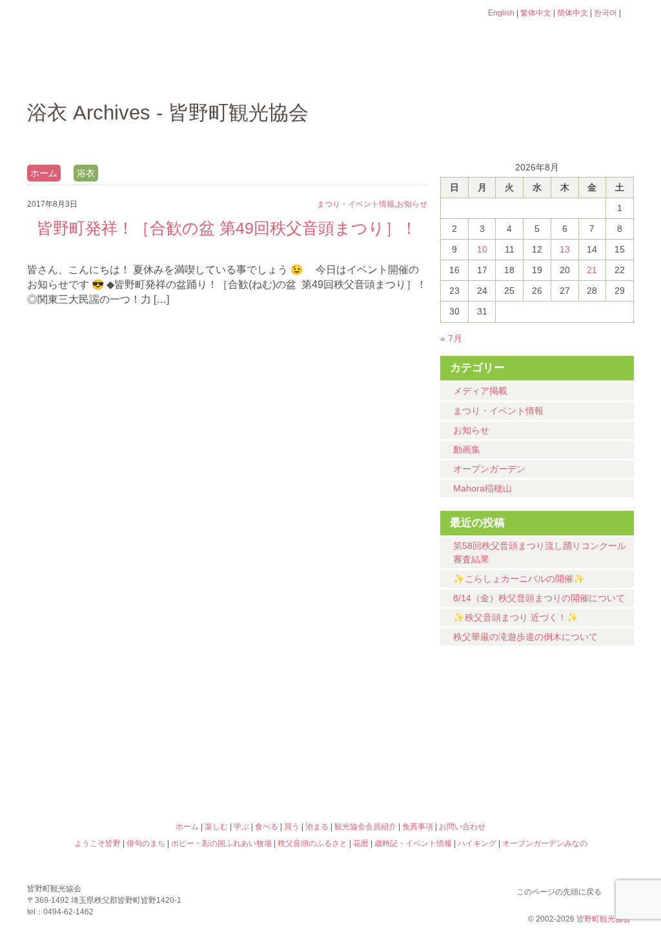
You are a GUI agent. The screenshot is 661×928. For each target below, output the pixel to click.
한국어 (605, 12)
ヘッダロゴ (114, 31)
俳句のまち (254, 715)
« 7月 (451, 338)
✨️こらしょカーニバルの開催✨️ (519, 578)
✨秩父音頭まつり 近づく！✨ (515, 617)
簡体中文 (572, 12)
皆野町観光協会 (603, 918)
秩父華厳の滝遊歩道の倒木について (525, 637)
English (501, 12)
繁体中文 (535, 12)
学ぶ (270, 74)
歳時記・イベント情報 (559, 715)
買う (478, 74)
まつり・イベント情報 (498, 411)
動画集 (466, 449)
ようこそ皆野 (102, 715)
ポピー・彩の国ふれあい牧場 (102, 770)
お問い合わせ (462, 826)
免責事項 (417, 826)
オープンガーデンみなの (559, 770)
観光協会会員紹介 (365, 826)
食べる (374, 74)
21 (592, 270)
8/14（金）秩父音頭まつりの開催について (539, 598)
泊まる (582, 74)
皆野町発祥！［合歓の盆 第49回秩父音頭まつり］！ (227, 228)
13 (565, 249)
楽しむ (166, 74)
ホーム (70, 74)
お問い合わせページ (559, 37)
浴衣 (86, 173)
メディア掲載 (480, 391)
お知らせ (471, 430)
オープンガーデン (489, 469)
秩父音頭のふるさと (254, 770)
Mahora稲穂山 (482, 488)
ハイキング (407, 770)
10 (482, 249)
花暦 (407, 715)
